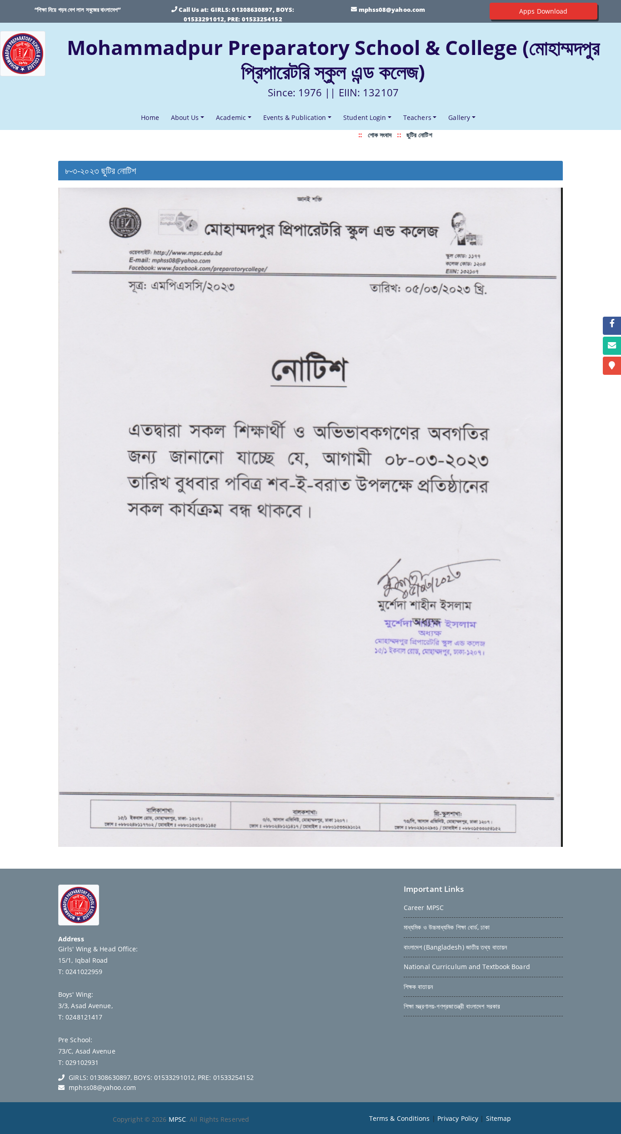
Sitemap (498, 1118)
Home (151, 117)
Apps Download (543, 11)
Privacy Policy (457, 1118)
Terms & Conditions (399, 1118)
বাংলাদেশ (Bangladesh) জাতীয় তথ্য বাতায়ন (455, 947)
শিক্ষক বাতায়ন (418, 986)
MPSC (177, 1119)
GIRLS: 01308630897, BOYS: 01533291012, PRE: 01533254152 (161, 1077)
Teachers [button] (417, 117)
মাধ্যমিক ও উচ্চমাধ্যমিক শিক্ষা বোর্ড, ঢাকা (447, 927)
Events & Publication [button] (294, 117)
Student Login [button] (364, 117)
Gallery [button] (459, 117)
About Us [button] (185, 117)
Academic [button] (231, 117)
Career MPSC (424, 907)
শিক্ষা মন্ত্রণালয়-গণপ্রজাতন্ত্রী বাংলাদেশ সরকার (452, 1006)
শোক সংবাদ (362, 134)
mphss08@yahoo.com (392, 9)
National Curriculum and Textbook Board (467, 966)
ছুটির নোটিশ (401, 134)
